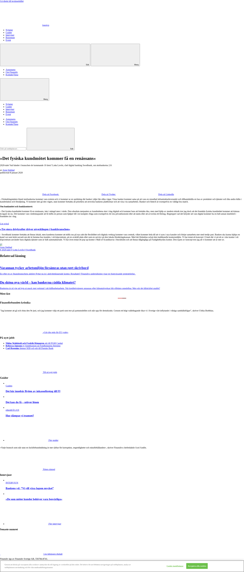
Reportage (10, 37)
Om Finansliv (12, 72)
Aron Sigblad (9, 170)
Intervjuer (10, 35)
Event (8, 40)
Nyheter (9, 30)
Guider (9, 32)
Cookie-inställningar (175, 566)
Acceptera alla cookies (197, 566)
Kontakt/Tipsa (12, 75)
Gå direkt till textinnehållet (12, 1)
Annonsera (10, 69)
